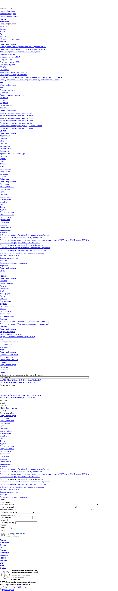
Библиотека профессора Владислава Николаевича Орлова (23, 250)
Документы (4, 288)
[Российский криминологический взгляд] (25, 574)
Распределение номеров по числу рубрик (16, 118)
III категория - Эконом (9, 360)
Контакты (4, 98)
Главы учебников (7, 197)
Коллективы (5, 146)
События (3, 281)
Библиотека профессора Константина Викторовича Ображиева (25, 248)
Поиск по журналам (8, 110)
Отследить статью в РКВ (10, 62)
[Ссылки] (3, 131)
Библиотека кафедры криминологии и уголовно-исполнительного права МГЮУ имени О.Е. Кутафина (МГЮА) (44, 240)
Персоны (3, 143)
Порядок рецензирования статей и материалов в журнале (22, 49)
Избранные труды (7, 316)
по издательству (6, 510)
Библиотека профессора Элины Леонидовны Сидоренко (22, 253)
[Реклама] (3, 276)
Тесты (2, 31)
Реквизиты (4, 93)
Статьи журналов (7, 212)
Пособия (3, 202)
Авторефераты (6, 217)
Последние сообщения (9, 342)
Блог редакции (6, 344)
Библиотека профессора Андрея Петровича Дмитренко (21, 245)
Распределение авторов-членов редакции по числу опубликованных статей (29, 80)
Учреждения (5, 136)
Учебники (4, 194)
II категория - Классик (9, 357)
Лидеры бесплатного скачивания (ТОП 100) (17, 337)
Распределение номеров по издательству (16, 123)
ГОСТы (3, 67)
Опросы (3, 29)
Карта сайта (4, 367)
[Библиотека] (4, 179)
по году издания (6, 515)
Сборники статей (7, 215)
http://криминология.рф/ (9, 16)
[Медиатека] (4, 266)
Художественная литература (11, 255)
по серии (3, 520)
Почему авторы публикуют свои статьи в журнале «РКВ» (23, 47)
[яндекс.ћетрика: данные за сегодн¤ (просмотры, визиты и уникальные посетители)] (7, 589)
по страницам (5, 517)
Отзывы (3, 100)
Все (1, 380)
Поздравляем (5, 151)
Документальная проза (9, 258)
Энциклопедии (6, 230)
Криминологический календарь (12, 154)
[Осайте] (3, 362)
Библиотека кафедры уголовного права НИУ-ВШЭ (20, 243)
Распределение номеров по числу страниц (16, 128)
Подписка (4, 103)
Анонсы (3, 286)
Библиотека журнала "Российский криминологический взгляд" (25, 322)
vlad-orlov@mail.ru (20, 577)
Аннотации (4, 108)
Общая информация (8, 24)
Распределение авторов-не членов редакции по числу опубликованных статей (31, 77)
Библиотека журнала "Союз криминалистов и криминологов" (24, 324)
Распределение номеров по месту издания (16, 120)
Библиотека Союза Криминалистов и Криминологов (21, 238)
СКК (2, 141)
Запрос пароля (11, 408)
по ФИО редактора (7, 522)
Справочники (5, 227)
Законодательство (7, 187)
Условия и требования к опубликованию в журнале (20, 52)
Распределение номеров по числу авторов (16, 115)
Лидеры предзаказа (7, 332)
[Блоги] (2, 339)
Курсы (2, 192)
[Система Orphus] (14, 537)
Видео (2, 271)
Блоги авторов (5, 347)
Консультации (5, 37)
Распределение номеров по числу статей (16, 113)
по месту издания (7, 512)
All (1, 382)
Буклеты (3, 232)
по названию (5, 502)
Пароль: (3, 405)
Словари (3, 225)
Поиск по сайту (6, 372)
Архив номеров (6, 105)
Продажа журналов (7, 54)
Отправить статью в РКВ (10, 57)
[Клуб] (2, 349)
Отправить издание (7, 59)
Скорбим (3, 156)
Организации (5, 138)
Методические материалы (10, 39)
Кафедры (3, 26)
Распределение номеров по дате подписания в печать (21, 126)
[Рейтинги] (3, 327)
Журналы (3, 210)
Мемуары (3, 260)
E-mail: (2, 403)
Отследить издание (7, 65)
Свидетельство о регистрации (12, 95)
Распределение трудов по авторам (13, 263)
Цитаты (3, 159)
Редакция (3, 87)
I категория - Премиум (9, 355)
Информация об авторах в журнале (14, 72)
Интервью (4, 174)
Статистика (4, 222)
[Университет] (4, 21)
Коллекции (4, 184)
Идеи (2, 166)
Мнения (3, 164)
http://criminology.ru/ (7, 11)
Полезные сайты (6, 148)
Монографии (5, 189)
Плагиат (3, 176)
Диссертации (5, 220)
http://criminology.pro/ (8, 14)
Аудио (2, 273)
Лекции (3, 34)
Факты (2, 161)
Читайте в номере (7, 283)
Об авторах (4, 70)
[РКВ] (1, 82)
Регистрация (5, 410)
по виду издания (6, 507)
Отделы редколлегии (8, 90)
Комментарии (5, 169)
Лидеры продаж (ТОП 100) (10, 334)
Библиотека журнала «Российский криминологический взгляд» (25, 235)
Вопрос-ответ (5, 171)
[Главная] (3, 19)
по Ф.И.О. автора (7, 505)
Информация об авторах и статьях (13, 75)
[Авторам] (3, 42)
